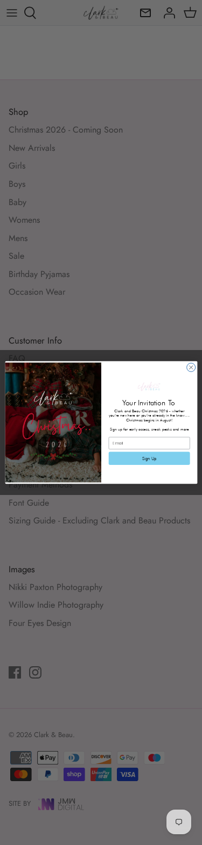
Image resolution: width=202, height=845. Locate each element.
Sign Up (149, 458)
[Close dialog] (190, 367)
